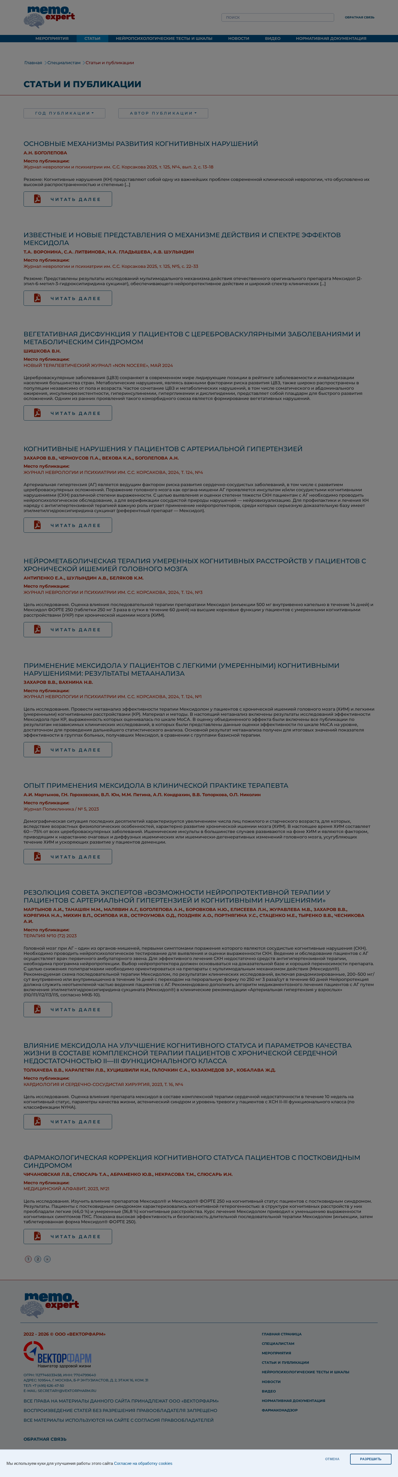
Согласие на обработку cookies (143, 1463)
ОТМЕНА (332, 1459)
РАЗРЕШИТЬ (370, 1459)
